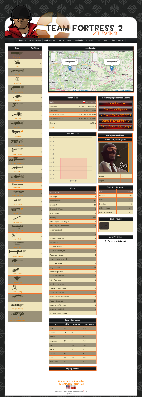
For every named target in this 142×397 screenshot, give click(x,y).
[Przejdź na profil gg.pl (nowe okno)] (83, 391)
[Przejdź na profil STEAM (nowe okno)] (85, 391)
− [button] (53, 59)
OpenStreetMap (84, 90)
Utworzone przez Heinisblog (71, 381)
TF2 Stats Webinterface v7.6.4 (71, 384)
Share (52, 127)
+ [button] (53, 55)
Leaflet (74, 90)
